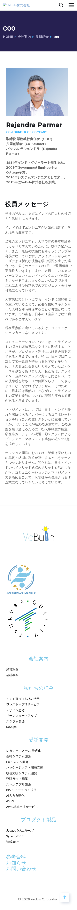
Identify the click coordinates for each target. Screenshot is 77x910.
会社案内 (24, 36)
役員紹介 (42, 36)
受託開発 (38, 740)
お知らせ (16, 863)
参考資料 (16, 857)
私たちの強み (38, 688)
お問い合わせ (21, 869)
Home (8, 36)
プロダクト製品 (38, 820)
